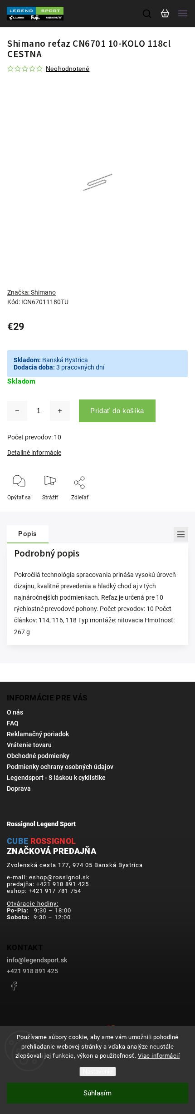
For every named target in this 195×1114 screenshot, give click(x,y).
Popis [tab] (27, 534)
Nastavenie (97, 1071)
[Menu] (183, 14)
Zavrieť (165, 510)
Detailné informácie (34, 452)
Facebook (13, 986)
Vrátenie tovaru (29, 745)
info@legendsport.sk (37, 960)
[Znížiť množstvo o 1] (17, 411)
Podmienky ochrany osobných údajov (60, 766)
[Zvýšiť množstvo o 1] (60, 411)
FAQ (13, 723)
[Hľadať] (147, 14)
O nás (15, 712)
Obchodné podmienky (38, 755)
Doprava (19, 788)
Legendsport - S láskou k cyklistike (56, 777)
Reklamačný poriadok (38, 734)
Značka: (31, 292)
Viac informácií (159, 1055)
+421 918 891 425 (32, 971)
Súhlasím (97, 1093)
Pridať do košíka (117, 410)
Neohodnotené (67, 68)
